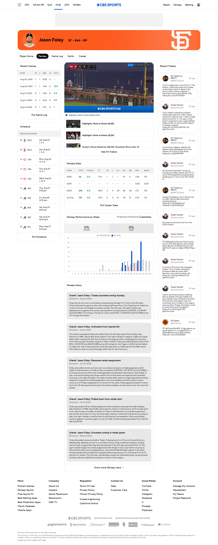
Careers (53, 490)
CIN (29, 159)
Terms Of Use (87, 486)
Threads (146, 506)
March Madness (26, 506)
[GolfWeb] (164, 524)
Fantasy (42, 56)
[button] (19, 5)
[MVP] (133, 523)
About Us (54, 486)
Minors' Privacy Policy (91, 494)
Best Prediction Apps (29, 502)
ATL (29, 227)
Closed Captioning (90, 499)
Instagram (147, 494)
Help (113, 486)
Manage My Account (184, 486)
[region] (109, 87)
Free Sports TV (26, 494)
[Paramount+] (97, 524)
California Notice (89, 503)
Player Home (26, 56)
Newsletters (179, 490)
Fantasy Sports (26, 490)
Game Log (57, 56)
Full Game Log (39, 114)
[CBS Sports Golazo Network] (133, 517)
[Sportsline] (78, 524)
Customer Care (119, 490)
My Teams (178, 494)
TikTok (145, 490)
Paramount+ (55, 498)
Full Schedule (39, 236)
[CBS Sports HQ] (103, 517)
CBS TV (53, 502)
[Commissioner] (117, 523)
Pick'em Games (26, 486)
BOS (29, 140)
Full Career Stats (109, 205)
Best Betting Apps (27, 498)
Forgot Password (182, 498)
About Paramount (58, 494)
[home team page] (24, 140)
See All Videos (109, 151)
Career (82, 56)
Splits (71, 56)
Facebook (147, 498)
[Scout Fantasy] (148, 524)
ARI (29, 188)
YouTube (146, 486)
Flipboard (147, 510)
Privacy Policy (87, 490)
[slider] (109, 104)
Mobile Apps (24, 510)
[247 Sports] (57, 524)
